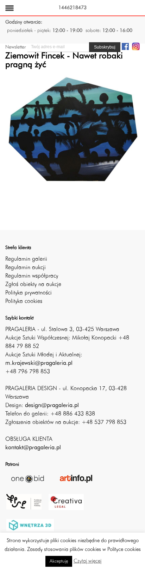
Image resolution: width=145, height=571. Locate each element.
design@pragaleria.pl (52, 405)
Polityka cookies (23, 301)
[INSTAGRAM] (136, 46)
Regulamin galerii (26, 259)
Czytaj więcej (87, 561)
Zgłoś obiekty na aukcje (33, 284)
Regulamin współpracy (31, 276)
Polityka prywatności (28, 293)
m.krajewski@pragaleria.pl (38, 363)
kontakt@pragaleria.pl (33, 448)
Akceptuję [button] (59, 561)
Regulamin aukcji (25, 268)
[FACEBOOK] (125, 46)
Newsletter (15, 47)
